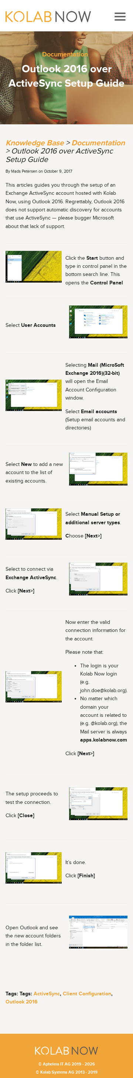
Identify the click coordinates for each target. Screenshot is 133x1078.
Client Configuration (87, 994)
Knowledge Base (35, 143)
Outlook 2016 (22, 1002)
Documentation (65, 54)
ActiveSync (47, 994)
